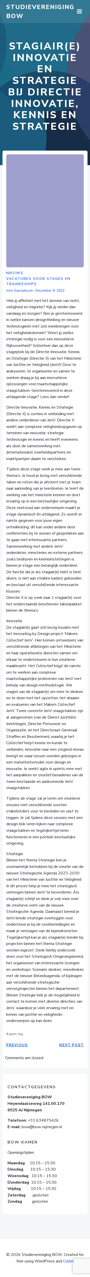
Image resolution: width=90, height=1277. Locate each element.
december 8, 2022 (50, 290)
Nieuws (14, 273)
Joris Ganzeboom (19, 290)
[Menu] (79, 11)
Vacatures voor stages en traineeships (38, 281)
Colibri (68, 1261)
